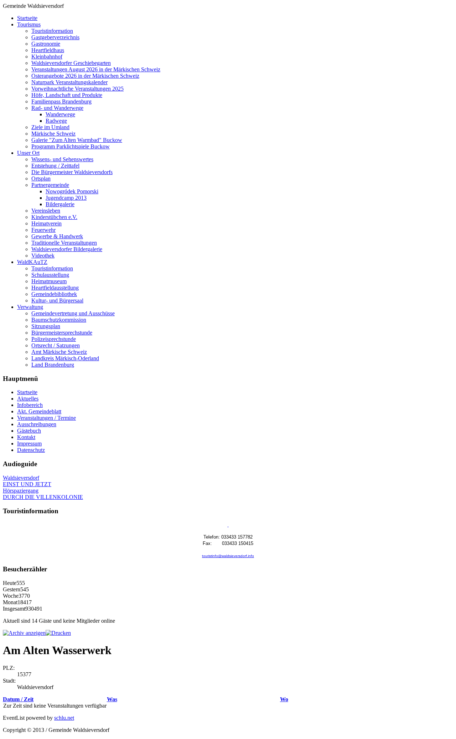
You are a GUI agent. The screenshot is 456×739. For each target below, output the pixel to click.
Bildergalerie (60, 204)
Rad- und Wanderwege (57, 108)
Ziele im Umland (50, 127)
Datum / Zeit (18, 699)
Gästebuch (29, 431)
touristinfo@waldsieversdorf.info (228, 556)
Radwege (56, 121)
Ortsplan (41, 178)
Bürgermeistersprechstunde (61, 333)
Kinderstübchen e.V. (54, 217)
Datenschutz (31, 450)
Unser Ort (28, 153)
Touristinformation (52, 31)
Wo (284, 699)
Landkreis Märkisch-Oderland (65, 358)
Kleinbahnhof (46, 56)
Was (112, 699)
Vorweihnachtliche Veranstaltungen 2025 (77, 89)
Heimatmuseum (49, 281)
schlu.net (64, 718)
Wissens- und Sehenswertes (62, 159)
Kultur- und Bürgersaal (57, 300)
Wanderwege (60, 114)
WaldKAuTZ (32, 262)
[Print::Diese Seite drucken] (58, 633)
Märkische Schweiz (53, 134)
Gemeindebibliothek (54, 294)
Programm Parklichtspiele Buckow (70, 146)
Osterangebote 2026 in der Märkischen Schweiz (85, 76)
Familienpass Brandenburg (61, 101)
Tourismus (29, 24)
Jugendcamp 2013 (66, 198)
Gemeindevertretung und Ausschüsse (73, 313)
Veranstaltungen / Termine (46, 418)
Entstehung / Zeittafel (55, 166)
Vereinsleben (45, 211)
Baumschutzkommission (58, 320)
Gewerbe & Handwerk (57, 236)
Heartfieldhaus (47, 50)
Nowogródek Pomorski (72, 191)
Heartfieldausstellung (55, 288)
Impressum (29, 443)
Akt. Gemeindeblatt (39, 411)
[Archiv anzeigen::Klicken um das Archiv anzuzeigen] (24, 633)
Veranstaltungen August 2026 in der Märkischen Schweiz (95, 69)
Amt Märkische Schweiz (59, 352)
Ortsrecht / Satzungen (55, 345)
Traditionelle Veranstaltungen (64, 243)
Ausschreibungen (36, 424)
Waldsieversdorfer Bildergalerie (66, 249)
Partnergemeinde (50, 185)
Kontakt (26, 437)
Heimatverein (46, 223)
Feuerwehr (43, 230)
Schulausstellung (50, 275)
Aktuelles (27, 399)
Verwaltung (30, 307)
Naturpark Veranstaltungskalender (69, 82)
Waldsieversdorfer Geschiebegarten (71, 63)
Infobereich (30, 405)
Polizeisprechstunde (53, 339)
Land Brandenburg (52, 365)
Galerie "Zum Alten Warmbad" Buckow (76, 140)
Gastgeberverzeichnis (55, 37)
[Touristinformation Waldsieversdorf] (228, 525)
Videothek (43, 256)
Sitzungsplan (45, 326)
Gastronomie (45, 44)
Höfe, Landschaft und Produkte (66, 95)
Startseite (27, 18)
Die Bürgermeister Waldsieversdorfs (72, 172)
